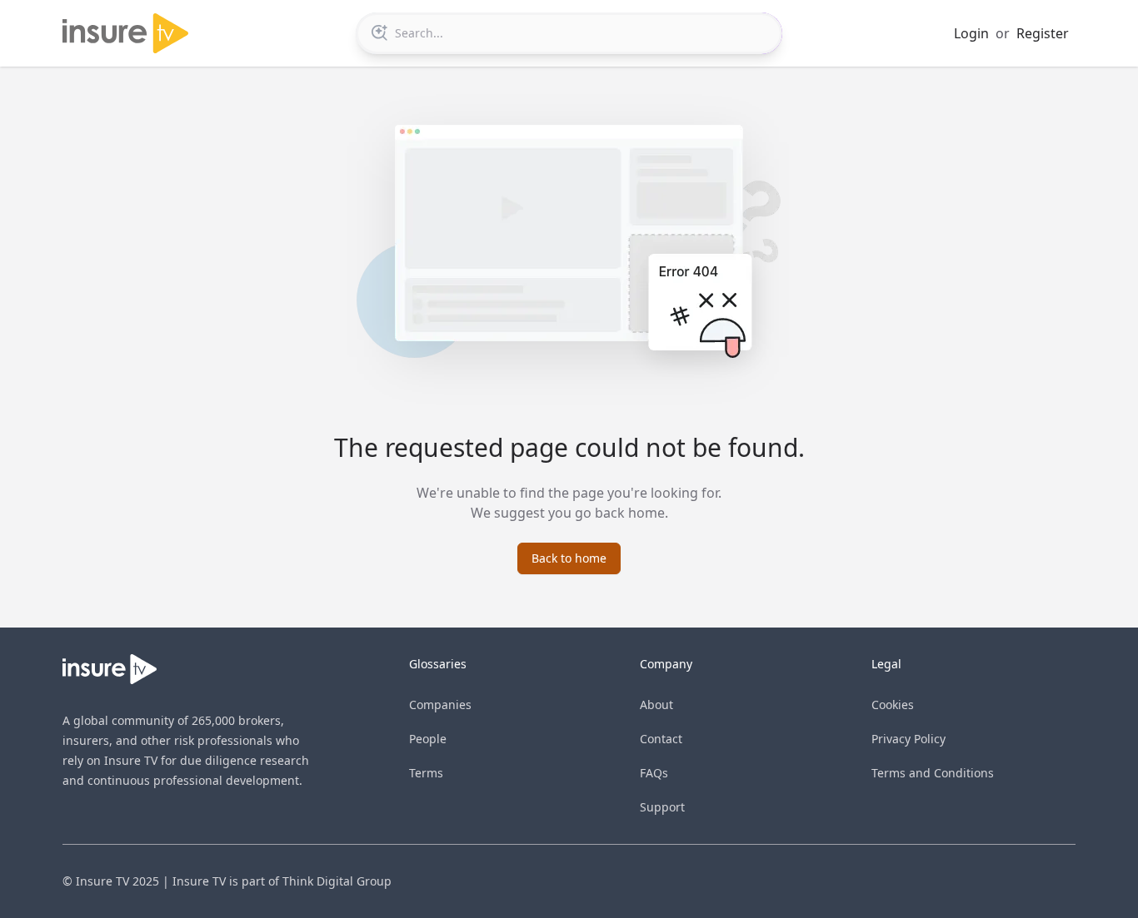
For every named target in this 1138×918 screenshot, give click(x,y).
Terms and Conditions (932, 773)
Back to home (569, 558)
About (656, 704)
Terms (426, 773)
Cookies (892, 704)
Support (662, 807)
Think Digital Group (337, 881)
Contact (661, 739)
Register (1042, 33)
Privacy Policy (908, 739)
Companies (440, 704)
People (428, 739)
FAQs (654, 773)
